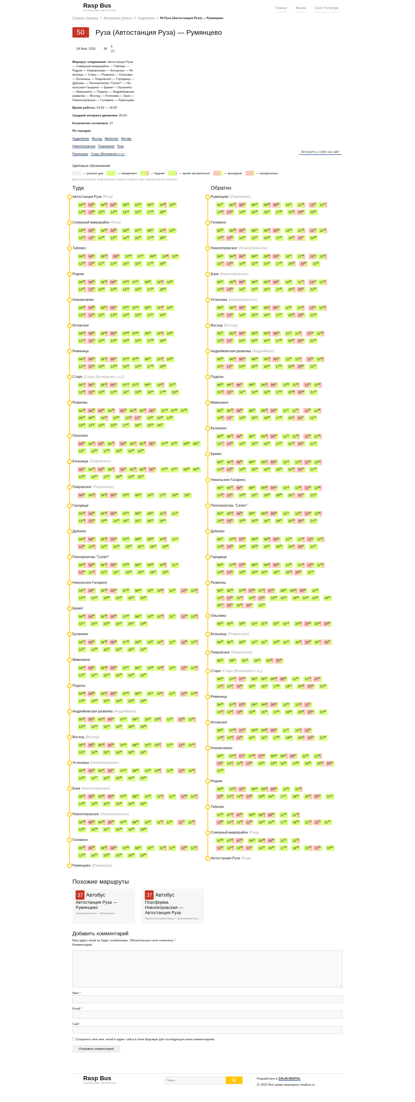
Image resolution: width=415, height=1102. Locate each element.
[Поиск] (234, 1080)
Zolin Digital (289, 1078)
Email (77, 1008)
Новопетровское (84, 146)
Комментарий (82, 944)
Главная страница (85, 18)
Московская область (118, 18)
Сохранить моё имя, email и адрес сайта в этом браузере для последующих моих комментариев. (145, 1039)
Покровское (106, 146)
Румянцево (80, 153)
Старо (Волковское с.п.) (107, 153)
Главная (281, 8)
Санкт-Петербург (327, 8)
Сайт (75, 1024)
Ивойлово (111, 138)
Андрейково (146, 18)
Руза (120, 146)
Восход (97, 138)
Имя (76, 993)
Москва (301, 8)
